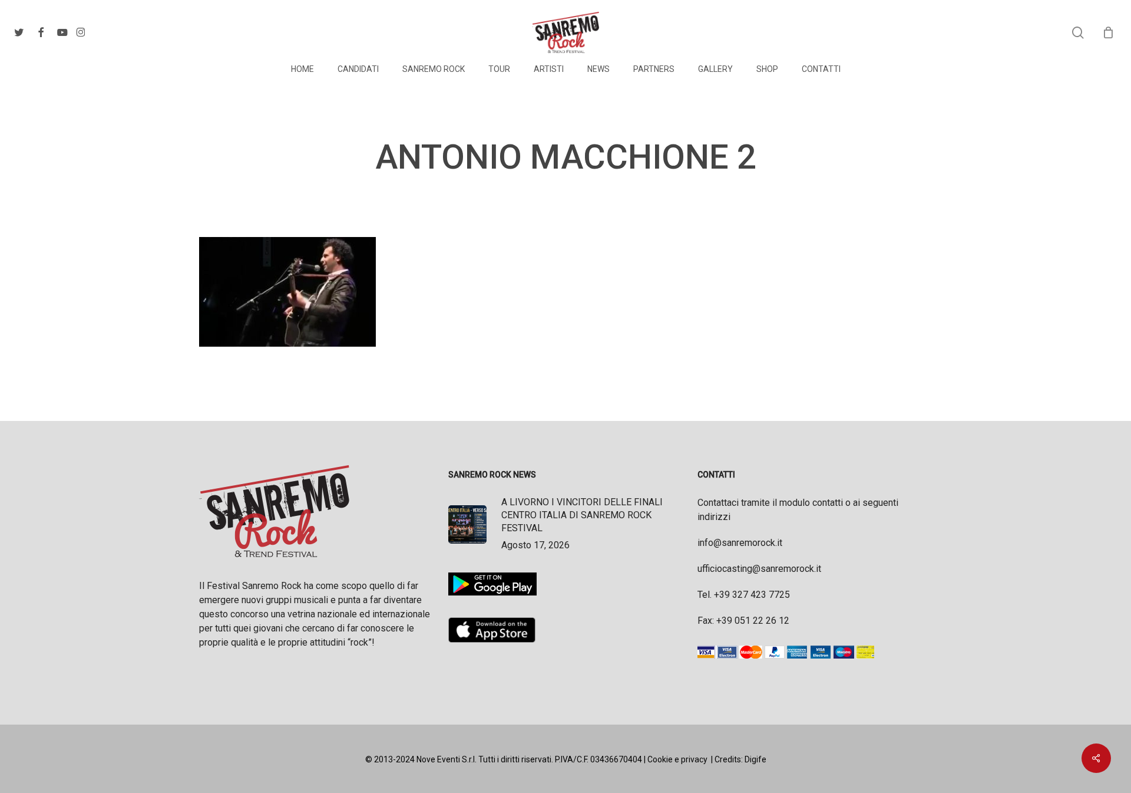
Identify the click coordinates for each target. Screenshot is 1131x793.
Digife (755, 759)
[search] (1078, 33)
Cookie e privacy (677, 759)
